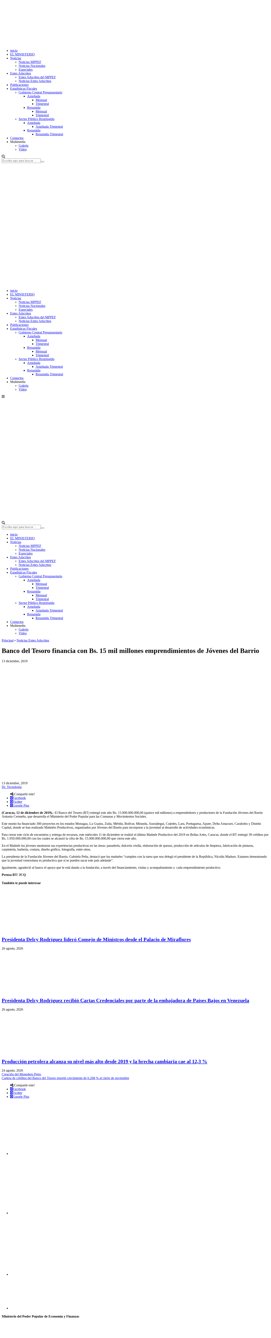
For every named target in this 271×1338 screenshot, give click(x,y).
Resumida (33, 107)
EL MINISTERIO (22, 54)
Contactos (17, 138)
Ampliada (33, 96)
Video (23, 149)
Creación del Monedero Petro (21, 1074)
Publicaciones (19, 85)
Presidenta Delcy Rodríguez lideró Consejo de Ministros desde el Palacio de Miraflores (96, 939)
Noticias (15, 58)
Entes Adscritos (20, 73)
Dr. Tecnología (12, 787)
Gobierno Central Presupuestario (40, 92)
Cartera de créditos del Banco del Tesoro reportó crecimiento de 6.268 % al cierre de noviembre (65, 1078)
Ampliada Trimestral (49, 126)
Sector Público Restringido (36, 119)
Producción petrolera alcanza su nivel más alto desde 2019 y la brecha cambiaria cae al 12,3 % (104, 1061)
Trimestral (42, 104)
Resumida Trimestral (49, 134)
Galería (23, 145)
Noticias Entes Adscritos (35, 81)
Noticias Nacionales (32, 66)
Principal (8, 640)
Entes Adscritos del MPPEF (37, 77)
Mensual (41, 100)
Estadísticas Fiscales (23, 88)
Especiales (26, 69)
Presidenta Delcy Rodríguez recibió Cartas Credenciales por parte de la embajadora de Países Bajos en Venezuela (125, 1000)
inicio (14, 50)
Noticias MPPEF (30, 62)
